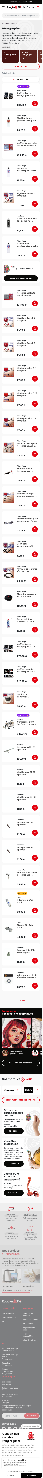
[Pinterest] (15, 1429)
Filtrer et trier (23, 79)
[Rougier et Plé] (11, 1301)
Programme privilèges (28, 1314)
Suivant (23, 1000)
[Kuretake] (11, 1090)
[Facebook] (4, 1429)
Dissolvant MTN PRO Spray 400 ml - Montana (27, 219)
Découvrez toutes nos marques (21, 1100)
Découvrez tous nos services (16, 1290)
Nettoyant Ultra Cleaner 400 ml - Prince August (25, 620)
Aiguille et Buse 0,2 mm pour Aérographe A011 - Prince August (26, 319)
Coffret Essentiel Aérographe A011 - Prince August (26, 670)
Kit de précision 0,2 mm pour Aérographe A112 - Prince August (26, 369)
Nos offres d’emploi (6, 1401)
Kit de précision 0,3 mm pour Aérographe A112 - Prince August (26, 419)
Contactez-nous (9, 1317)
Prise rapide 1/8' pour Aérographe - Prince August (27, 520)
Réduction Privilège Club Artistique (10, 1349)
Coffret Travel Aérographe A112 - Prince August (26, 645)
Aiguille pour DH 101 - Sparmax (27, 798)
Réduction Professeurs (7, 1364)
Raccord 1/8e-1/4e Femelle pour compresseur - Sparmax (26, 951)
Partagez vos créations (20, 1063)
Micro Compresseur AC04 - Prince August (27, 595)
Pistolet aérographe (27, 53)
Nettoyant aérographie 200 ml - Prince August (27, 169)
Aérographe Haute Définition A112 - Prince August (26, 294)
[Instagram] (21, 1429)
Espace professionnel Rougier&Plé (7, 1371)
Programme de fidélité (29, 1328)
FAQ (3, 1321)
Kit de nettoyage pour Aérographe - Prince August (26, 495)
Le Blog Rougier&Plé (28, 1335)
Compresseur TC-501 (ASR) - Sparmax (27, 723)
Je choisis (14, 1131)
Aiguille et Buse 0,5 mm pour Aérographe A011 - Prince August (26, 194)
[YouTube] (9, 1429)
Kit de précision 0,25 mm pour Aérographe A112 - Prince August (27, 394)
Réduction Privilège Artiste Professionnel (10, 1357)
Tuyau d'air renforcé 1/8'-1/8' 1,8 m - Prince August (27, 570)
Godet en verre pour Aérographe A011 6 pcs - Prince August (27, 444)
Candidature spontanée (7, 1383)
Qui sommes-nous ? (10, 1389)
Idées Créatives (29, 1340)
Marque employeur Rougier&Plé (10, 1395)
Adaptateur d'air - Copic (26, 901)
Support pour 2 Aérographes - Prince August (24, 469)
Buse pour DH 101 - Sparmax (26, 823)
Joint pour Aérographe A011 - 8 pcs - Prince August (27, 545)
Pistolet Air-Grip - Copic (25, 926)
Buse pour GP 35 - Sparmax (26, 848)
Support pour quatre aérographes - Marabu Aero (27, 873)
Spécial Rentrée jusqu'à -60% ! (21, 2)
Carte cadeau (8, 1313)
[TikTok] (27, 1429)
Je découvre (13, 1193)
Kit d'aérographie (10, 53)
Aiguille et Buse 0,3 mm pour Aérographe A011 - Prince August (26, 344)
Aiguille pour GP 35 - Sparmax (27, 773)
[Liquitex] (31, 1090)
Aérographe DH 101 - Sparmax (27, 748)
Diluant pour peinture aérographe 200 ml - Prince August (27, 244)
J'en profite (13, 1164)
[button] (23, 8)
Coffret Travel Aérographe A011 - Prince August (26, 94)
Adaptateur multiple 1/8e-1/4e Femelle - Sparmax (27, 976)
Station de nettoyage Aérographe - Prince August (27, 695)
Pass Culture (28, 1323)
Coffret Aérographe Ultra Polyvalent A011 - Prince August (27, 144)
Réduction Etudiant (31, 1319)
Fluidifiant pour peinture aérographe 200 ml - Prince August (27, 119)
